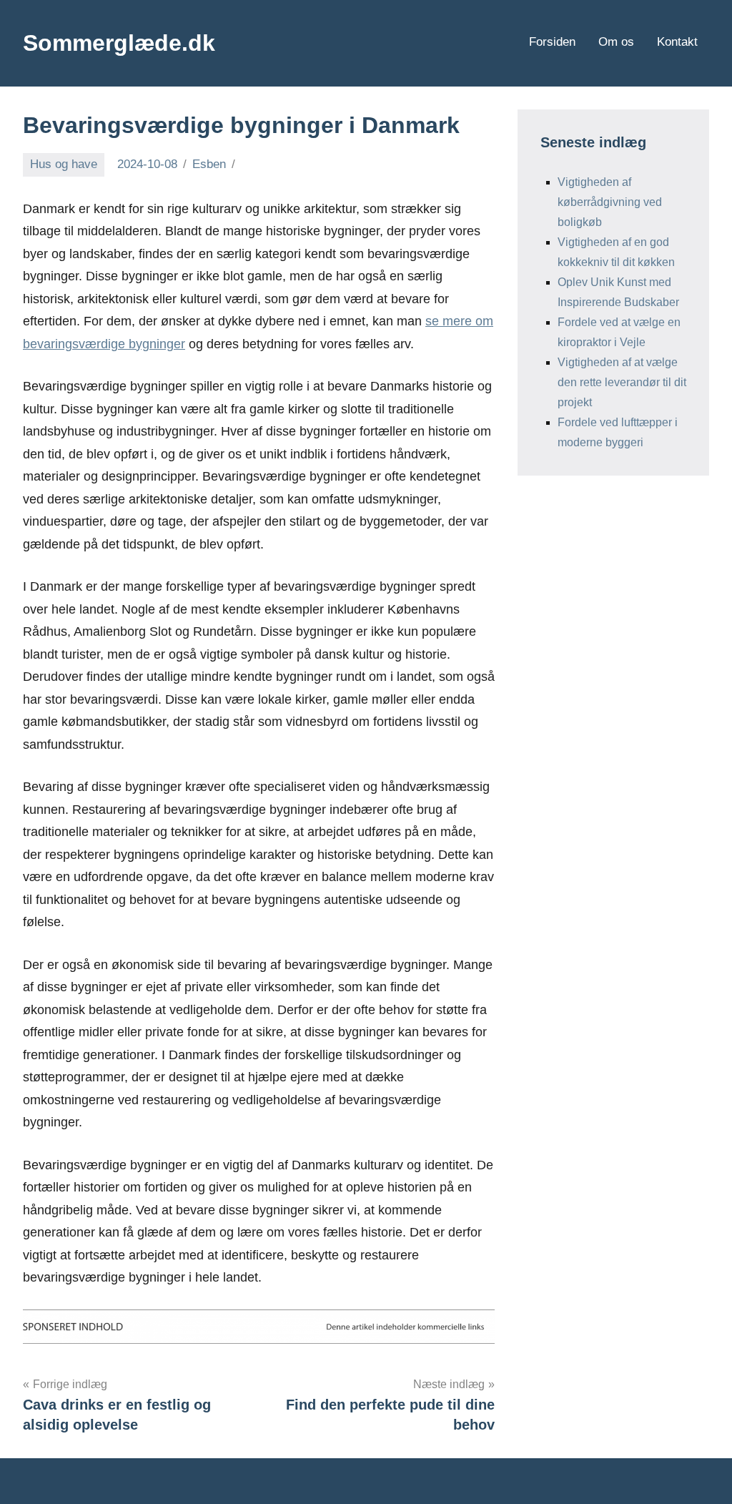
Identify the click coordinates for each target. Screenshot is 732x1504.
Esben (209, 164)
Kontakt (677, 42)
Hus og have (63, 164)
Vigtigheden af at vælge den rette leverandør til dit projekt (622, 382)
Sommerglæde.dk (119, 43)
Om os (616, 42)
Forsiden (552, 42)
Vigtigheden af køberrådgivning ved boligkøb (610, 202)
